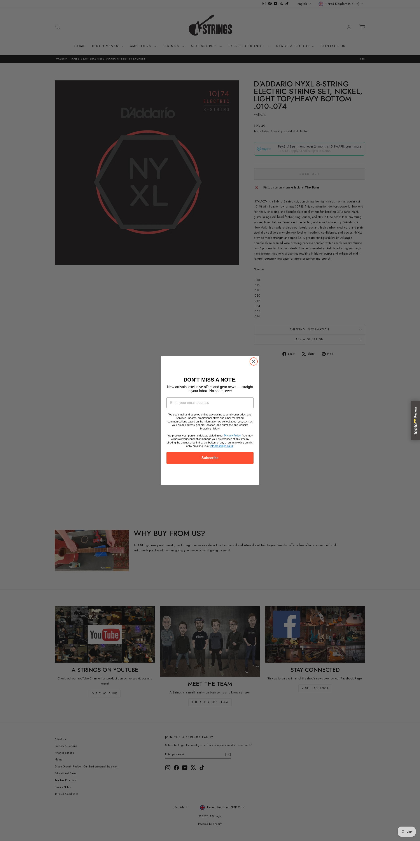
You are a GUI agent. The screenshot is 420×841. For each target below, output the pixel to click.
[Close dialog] (253, 361)
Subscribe (210, 458)
